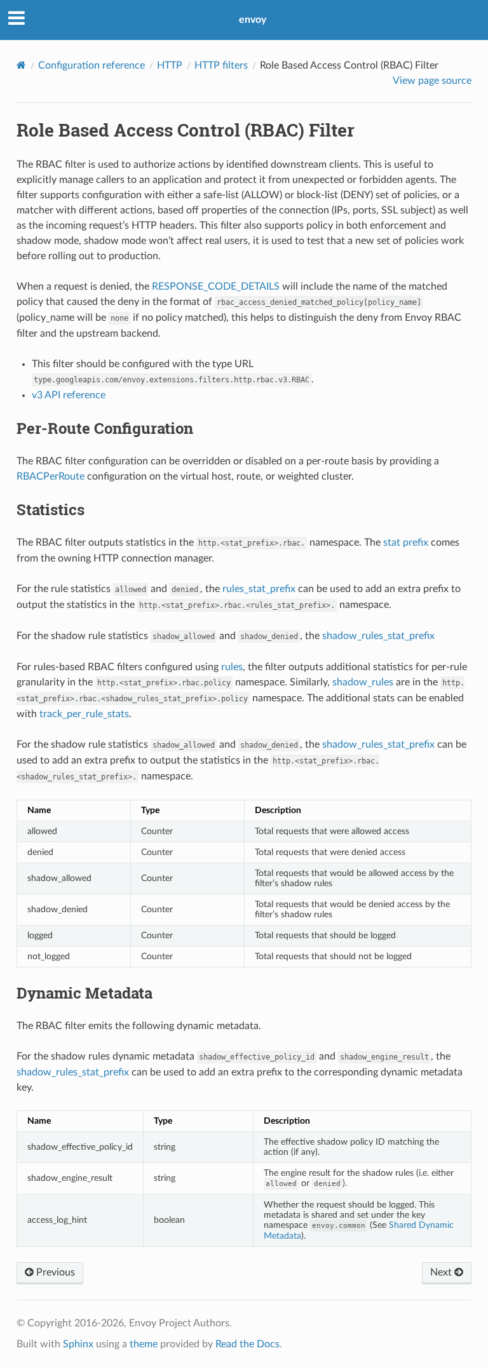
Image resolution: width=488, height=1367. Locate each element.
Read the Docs (247, 1344)
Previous (54, 1272)
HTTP (169, 65)
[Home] (21, 65)
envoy (252, 20)
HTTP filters (221, 65)
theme (144, 1344)
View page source (432, 81)
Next (442, 1272)
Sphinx (78, 1344)
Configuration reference (91, 65)
